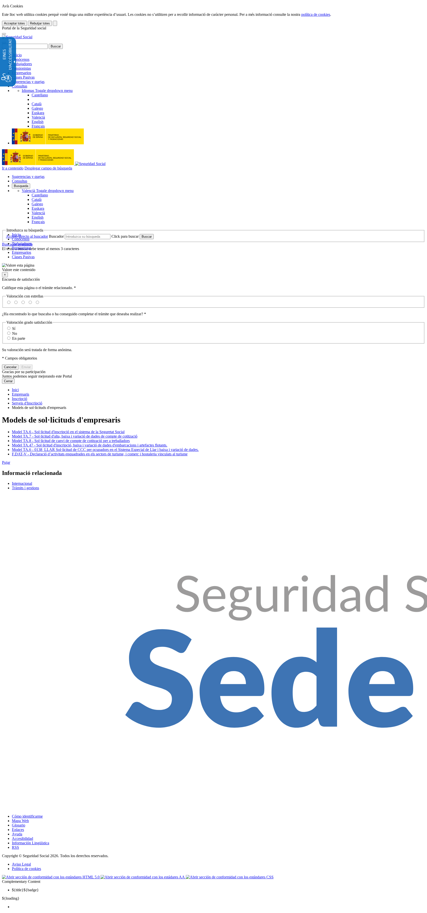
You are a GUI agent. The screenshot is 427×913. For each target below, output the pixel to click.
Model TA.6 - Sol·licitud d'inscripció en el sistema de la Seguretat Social (68, 432)
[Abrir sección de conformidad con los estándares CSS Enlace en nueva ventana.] (230, 877)
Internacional (22, 483)
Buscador (56, 236)
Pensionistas (21, 68)
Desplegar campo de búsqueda (48, 168)
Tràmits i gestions (25, 488)
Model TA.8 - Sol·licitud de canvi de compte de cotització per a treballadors (71, 441)
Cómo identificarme (27, 816)
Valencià (48, 191)
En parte (18, 338)
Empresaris (20, 394)
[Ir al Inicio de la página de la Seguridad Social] (17, 37)
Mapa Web (20, 821)
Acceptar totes (14, 23)
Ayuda (17, 834)
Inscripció (19, 399)
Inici (15, 390)
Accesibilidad (22, 838)
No (14, 333)
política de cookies (315, 14)
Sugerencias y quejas (28, 82)
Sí (13, 328)
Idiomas (47, 90)
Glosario (18, 825)
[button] (213, 267)
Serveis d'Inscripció (27, 403)
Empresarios (21, 73)
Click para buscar (125, 236)
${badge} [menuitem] (25, 890)
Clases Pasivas (23, 77)
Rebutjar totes (40, 23)
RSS (15, 847)
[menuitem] (218, 907)
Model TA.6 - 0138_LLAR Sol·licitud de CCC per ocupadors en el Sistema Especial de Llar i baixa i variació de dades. (105, 449)
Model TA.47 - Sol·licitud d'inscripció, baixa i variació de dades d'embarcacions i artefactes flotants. (89, 445)
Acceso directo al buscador (27, 236)
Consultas (19, 86)
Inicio (17, 55)
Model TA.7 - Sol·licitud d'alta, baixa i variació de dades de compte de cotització (74, 436)
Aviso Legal (21, 864)
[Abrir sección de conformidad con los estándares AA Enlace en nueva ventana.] (143, 877)
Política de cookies (26, 869)
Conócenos (20, 59)
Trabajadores (22, 64)
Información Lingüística (30, 843)
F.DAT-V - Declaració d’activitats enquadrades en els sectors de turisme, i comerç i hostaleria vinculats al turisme (100, 454)
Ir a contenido (12, 168)
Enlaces (18, 830)
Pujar (6, 462)
